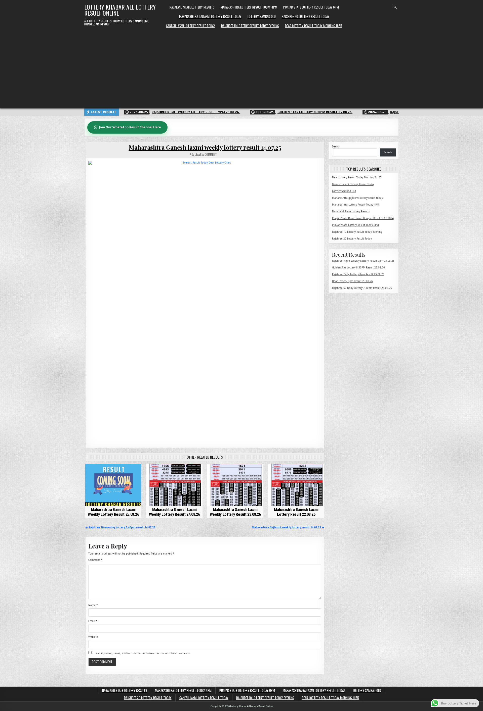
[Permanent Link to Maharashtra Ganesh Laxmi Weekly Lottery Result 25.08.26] (113, 485)
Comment (95, 560)
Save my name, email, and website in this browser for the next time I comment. (143, 653)
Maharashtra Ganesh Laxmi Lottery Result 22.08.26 (296, 512)
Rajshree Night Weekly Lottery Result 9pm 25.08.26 (363, 260)
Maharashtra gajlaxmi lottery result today (210, 16)
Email (92, 621)
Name (93, 605)
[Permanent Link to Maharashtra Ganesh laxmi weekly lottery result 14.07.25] (204, 300)
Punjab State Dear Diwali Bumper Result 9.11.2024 (363, 218)
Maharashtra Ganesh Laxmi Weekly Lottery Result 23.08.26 (235, 512)
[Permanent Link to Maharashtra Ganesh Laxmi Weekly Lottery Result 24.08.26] (174, 485)
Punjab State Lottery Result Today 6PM (311, 7)
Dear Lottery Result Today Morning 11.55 (313, 25)
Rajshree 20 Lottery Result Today (305, 16)
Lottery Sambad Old (262, 16)
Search (336, 146)
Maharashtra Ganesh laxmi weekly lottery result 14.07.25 (205, 147)
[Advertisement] (241, 68)
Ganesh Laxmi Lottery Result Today (190, 25)
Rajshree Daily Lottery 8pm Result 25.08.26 (358, 274)
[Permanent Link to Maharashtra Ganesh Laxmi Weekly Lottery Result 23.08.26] (235, 485)
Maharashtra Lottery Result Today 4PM (249, 7)
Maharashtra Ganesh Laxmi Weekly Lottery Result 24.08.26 (174, 512)
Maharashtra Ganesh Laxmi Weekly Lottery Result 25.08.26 (113, 512)
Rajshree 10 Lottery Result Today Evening (250, 25)
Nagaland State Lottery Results (192, 7)
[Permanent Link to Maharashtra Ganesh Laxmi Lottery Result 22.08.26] (296, 485)
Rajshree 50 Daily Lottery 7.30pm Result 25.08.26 (362, 288)
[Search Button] (395, 7)
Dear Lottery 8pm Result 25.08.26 (352, 281)
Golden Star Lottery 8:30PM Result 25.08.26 (358, 267)
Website (93, 637)
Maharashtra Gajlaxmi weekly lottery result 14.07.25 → (288, 527)
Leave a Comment (206, 154)
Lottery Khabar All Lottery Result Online (120, 9)
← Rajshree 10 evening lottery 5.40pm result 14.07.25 (120, 527)
